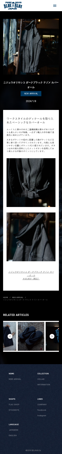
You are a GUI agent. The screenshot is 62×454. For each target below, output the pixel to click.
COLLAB (40, 379)
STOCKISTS (14, 410)
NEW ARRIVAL (17, 297)
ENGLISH (13, 435)
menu (55, 6)
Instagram (41, 415)
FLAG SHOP (14, 404)
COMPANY (42, 404)
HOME (5, 297)
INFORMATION (43, 385)
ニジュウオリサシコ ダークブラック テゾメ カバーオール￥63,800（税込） (31, 275)
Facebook (41, 410)
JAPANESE (13, 430)
